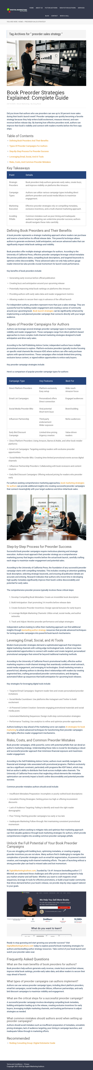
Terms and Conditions (14, 1064)
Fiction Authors (51, 8)
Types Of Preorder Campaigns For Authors (28, 146)
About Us (39, 8)
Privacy (26, 1064)
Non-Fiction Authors (68, 8)
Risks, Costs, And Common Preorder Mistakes (30, 162)
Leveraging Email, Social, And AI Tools (26, 156)
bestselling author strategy (34, 630)
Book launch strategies (43, 311)
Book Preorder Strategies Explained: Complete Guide (37, 95)
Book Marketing (23, 104)
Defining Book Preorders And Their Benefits (28, 140)
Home (31, 8)
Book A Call (64, 16)
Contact (54, 16)
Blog (47, 16)
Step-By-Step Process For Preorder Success (29, 151)
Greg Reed (37, 104)
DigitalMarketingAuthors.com (22, 870)
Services (81, 8)
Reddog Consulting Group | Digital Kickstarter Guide (32, 1043)
